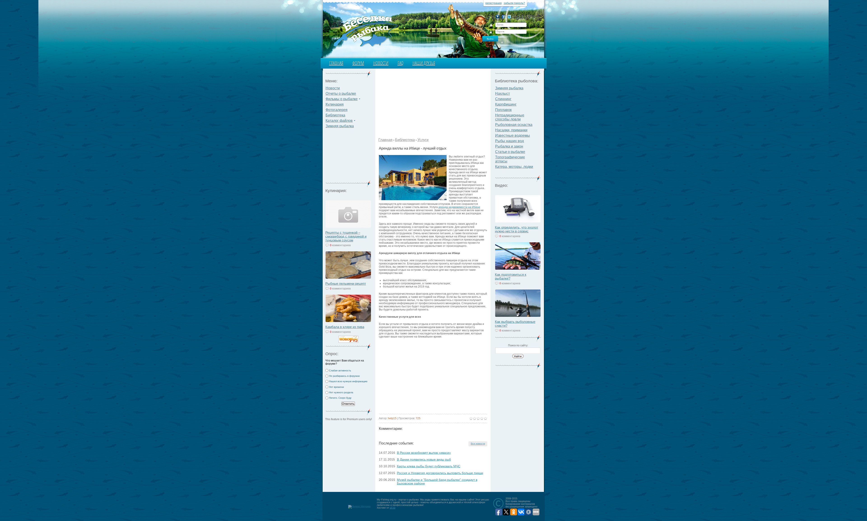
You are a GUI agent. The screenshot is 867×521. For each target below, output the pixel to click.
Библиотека (335, 115)
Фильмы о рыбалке (342, 99)
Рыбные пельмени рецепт (345, 283)
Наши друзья (424, 63)
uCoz (393, 507)
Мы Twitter (509, 16)
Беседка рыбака (365, 31)
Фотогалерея (336, 110)
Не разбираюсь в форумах (344, 376)
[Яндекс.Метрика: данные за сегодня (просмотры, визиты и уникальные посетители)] (359, 507)
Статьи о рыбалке (510, 152)
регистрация (493, 3)
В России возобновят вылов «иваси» (424, 452)
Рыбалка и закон (509, 146)
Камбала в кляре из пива (344, 327)
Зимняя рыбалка (340, 126)
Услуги (423, 140)
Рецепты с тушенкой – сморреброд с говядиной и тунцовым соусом (345, 236)
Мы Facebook (503, 16)
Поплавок (503, 110)
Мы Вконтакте (497, 16)
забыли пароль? (514, 3)
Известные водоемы (512, 135)
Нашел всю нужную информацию (348, 381)
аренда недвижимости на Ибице (459, 207)
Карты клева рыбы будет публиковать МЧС (428, 466)
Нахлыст (502, 93)
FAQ (400, 63)
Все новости (478, 443)
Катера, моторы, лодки (514, 167)
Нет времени (336, 387)
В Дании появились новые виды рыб (424, 459)
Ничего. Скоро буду (340, 397)
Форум (358, 63)
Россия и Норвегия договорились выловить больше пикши (440, 473)
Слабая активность (340, 370)
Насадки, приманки (511, 130)
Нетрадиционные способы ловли (509, 117)
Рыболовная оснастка (513, 125)
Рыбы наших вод (509, 141)
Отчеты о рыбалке (341, 93)
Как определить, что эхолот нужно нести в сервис (516, 229)
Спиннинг (503, 99)
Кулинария (335, 104)
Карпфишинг (506, 104)
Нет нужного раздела (341, 392)
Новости (381, 63)
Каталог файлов (339, 121)
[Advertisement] (348, 157)
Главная (336, 63)
